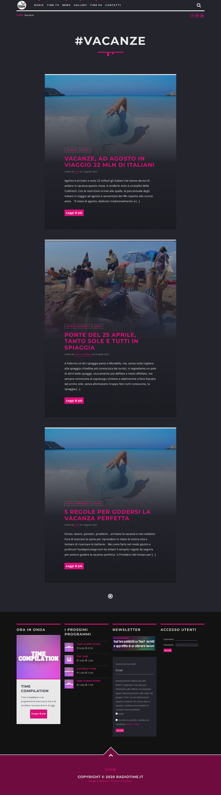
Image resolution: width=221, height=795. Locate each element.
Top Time (82, 656)
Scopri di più (38, 713)
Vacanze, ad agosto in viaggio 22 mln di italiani (109, 161)
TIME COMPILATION (88, 644)
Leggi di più (74, 212)
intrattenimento (78, 326)
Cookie (127, 781)
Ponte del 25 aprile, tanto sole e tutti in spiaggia (101, 341)
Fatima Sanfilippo (82, 354)
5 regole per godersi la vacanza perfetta (107, 515)
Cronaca (72, 150)
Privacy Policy (132, 724)
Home (20, 15)
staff (76, 171)
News (85, 150)
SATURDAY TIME (86, 668)
